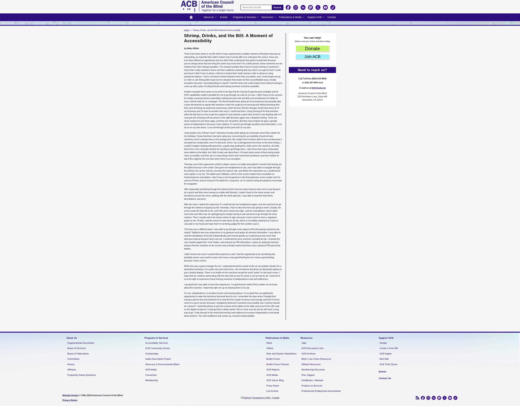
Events (223, 17)
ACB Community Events (157, 348)
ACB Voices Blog (275, 380)
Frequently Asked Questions (81, 375)
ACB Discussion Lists (312, 348)
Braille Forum (273, 359)
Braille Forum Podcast (277, 364)
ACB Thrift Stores (388, 364)
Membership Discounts (313, 369)
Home (191, 17)
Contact (331, 17)
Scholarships (151, 353)
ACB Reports (273, 369)
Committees (73, 359)
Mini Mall (384, 359)
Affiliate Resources (311, 364)
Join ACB (312, 56)
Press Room (272, 385)
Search (277, 7)
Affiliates (71, 369)
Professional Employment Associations (321, 391)
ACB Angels (386, 353)
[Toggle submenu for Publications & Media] (303, 17)
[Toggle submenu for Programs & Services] (257, 17)
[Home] (207, 6)
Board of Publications (78, 353)
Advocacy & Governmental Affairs (162, 364)
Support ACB (314, 17)
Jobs (303, 343)
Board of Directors (76, 348)
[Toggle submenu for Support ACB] (323, 17)
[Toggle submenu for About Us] (215, 17)
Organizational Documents (80, 343)
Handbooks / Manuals (312, 380)
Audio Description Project (158, 359)
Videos (269, 348)
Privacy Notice (69, 400)
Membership (151, 380)
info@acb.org (319, 88)
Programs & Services (244, 17)
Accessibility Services (156, 343)
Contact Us (385, 378)
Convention (151, 375)
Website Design (70, 395)
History (71, 364)
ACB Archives (308, 353)
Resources (267, 17)
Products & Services (311, 385)
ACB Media (151, 369)
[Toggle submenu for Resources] (275, 17)
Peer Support (308, 375)
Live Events (272, 391)
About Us (209, 17)
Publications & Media (290, 17)
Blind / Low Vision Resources (316, 359)
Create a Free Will (389, 348)
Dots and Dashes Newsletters (281, 353)
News (269, 343)
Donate (312, 48)
